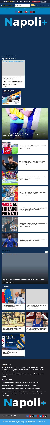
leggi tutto (5, 86)
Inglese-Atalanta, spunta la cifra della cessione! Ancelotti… (12, 77)
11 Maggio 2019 (11, 79)
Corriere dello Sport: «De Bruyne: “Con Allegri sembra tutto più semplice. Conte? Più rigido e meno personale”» (24, 134)
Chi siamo (34, 8)
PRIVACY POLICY (41, 8)
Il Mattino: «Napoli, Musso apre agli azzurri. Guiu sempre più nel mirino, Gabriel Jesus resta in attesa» (32, 193)
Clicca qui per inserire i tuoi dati (40, 5)
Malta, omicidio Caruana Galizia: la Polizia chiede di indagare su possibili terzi (12, 329)
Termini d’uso (27, 8)
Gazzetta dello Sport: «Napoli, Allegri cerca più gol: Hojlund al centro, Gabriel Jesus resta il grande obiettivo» (33, 208)
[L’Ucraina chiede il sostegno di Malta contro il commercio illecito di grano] (13, 296)
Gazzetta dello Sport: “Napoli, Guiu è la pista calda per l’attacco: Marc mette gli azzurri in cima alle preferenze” (33, 239)
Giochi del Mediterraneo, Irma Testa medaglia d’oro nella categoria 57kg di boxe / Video (36, 329)
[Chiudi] (48, 1)
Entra (32, 5)
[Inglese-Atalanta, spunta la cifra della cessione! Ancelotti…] (13, 68)
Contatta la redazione (18, 8)
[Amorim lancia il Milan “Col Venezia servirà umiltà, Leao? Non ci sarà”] (37, 296)
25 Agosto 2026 (27, 164)
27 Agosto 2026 (27, 195)
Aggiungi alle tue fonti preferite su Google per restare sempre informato (21, 1)
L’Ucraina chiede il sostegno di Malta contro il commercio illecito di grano (13, 306)
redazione (5, 79)
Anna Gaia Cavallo (7, 308)
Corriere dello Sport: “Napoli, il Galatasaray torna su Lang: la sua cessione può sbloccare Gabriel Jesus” (32, 146)
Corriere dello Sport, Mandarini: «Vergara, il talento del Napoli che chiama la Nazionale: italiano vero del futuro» (33, 177)
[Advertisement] (25, 41)
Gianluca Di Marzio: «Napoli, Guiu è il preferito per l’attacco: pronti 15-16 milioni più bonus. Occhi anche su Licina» (32, 162)
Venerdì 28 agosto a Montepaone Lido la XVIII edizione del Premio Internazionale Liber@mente (13, 352)
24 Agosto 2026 (27, 179)
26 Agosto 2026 (27, 148)
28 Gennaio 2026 (28, 282)
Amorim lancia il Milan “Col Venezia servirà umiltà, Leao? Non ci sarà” (36, 306)
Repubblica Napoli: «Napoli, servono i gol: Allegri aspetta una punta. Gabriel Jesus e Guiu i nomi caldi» (33, 224)
